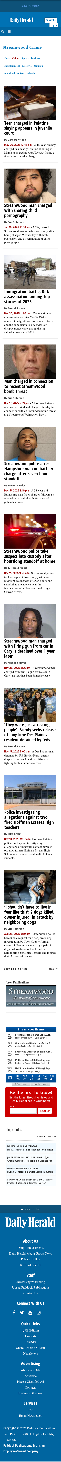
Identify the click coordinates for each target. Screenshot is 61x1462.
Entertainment (12, 66)
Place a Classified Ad (30, 1381)
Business (35, 58)
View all (41, 1136)
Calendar (30, 1342)
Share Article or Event (30, 1347)
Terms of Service (30, 1265)
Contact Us (30, 1293)
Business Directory (30, 1393)
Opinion (38, 66)
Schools (31, 73)
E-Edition (32, 1330)
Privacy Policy (30, 1259)
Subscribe (51, 20)
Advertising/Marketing (30, 1281)
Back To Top (32, 1209)
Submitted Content (14, 73)
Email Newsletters (30, 1415)
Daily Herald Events (30, 1247)
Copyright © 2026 (14, 1428)
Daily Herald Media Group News (30, 1253)
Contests (30, 1336)
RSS (31, 1410)
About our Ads (30, 1370)
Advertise (31, 1376)
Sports (25, 58)
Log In (54, 25)
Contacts (30, 1387)
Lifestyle (27, 66)
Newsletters (30, 1353)
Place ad (52, 1136)
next (51, 969)
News (7, 58)
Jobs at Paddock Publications (30, 1287)
